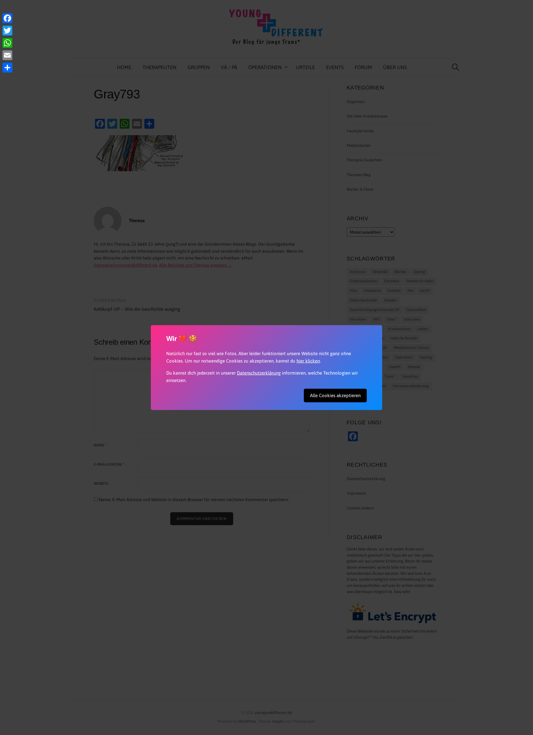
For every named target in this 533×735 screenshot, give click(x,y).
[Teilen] (7, 67)
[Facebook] (7, 18)
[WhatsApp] (7, 43)
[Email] (7, 55)
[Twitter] (7, 30)
